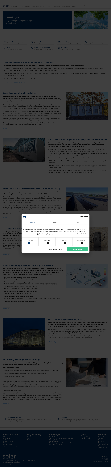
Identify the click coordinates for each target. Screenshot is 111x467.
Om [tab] (78, 222)
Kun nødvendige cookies (55, 249)
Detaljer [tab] (55, 222)
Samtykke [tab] (32, 222)
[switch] (47, 243)
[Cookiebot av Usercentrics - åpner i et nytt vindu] (81, 217)
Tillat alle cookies (77, 249)
